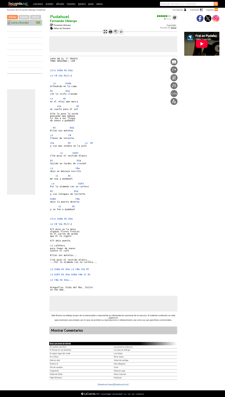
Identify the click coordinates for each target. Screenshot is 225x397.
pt (133, 394)
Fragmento (54, 371)
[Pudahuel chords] (106, 384)
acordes (49, 4)
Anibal (173, 28)
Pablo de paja (119, 371)
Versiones (12, 17)
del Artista (24, 17)
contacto (140, 394)
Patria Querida (120, 374)
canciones (38, 4)
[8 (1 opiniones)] (164, 16)
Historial (35, 17)
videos (99, 4)
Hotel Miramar (56, 378)
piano (91, 4)
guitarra (82, 4)
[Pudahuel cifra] (121, 384)
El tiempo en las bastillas (60, 350)
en (129, 394)
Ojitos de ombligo (121, 360)
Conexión (194, 9)
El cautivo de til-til (58, 347)
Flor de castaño (56, 367)
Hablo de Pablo (56, 374)
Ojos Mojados (119, 364)
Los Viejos (118, 353)
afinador (60, 4)
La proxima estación (123, 347)
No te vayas (119, 357)
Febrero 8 (54, 364)
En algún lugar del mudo (60, 353)
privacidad (117, 394)
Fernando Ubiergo (63, 21)
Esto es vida (55, 360)
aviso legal (106, 394)
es (125, 394)
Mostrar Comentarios (67, 330)
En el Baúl (54, 357)
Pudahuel (59, 17)
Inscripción (178, 9)
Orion (116, 367)
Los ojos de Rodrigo (122, 350)
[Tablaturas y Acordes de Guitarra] (18, 5)
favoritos (71, 4)
